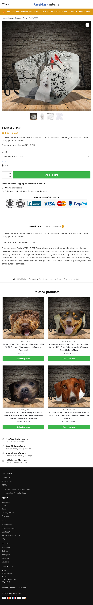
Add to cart (51, 174)
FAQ (3, 539)
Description (35, 226)
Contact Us (7, 477)
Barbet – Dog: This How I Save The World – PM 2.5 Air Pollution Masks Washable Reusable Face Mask (23, 347)
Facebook (6, 547)
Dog (28, 341)
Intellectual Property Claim (15, 493)
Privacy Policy (8, 481)
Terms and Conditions (11, 535)
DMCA (4, 485)
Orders (5, 505)
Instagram (6, 554)
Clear (4, 161)
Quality (5, 509)
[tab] (35, 224)
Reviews (57, 226)
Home (4, 18)
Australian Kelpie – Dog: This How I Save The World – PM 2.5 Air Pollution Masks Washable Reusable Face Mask (68, 347)
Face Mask (43, 279)
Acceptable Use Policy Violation (17, 489)
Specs (47, 226)
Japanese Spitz (21, 18)
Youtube (5, 562)
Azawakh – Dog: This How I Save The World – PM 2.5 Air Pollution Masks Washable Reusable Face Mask (69, 415)
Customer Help (8, 528)
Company (6, 502)
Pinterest (6, 558)
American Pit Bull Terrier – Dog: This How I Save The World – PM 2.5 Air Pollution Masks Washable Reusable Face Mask (23, 415)
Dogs (10, 18)
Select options (23, 359)
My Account (7, 524)
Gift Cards (6, 516)
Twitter (5, 551)
